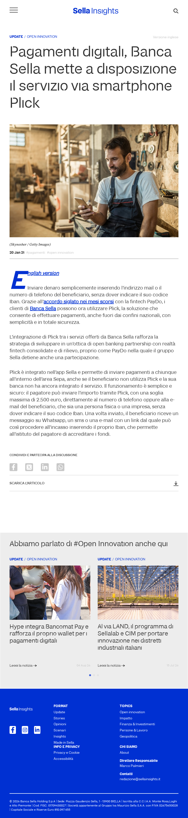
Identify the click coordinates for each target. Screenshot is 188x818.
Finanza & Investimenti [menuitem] (137, 724)
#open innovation (60, 253)
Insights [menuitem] (60, 737)
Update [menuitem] (59, 712)
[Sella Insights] (95, 11)
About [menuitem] (124, 753)
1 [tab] (90, 675)
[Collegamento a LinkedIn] (37, 730)
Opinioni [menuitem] (60, 724)
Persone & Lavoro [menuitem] (134, 730)
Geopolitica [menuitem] (128, 737)
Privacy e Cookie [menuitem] (67, 753)
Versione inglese (165, 37)
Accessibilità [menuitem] (63, 759)
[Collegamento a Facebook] (13, 730)
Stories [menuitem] (59, 718)
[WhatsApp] (60, 467)
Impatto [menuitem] (126, 718)
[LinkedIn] (45, 467)
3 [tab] (98, 675)
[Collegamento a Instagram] (25, 730)
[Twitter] (29, 467)
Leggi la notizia (21, 666)
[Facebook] (13, 467)
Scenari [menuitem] (60, 730)
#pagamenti (35, 253)
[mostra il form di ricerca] (176, 11)
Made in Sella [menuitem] (64, 743)
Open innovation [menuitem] (132, 712)
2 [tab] (94, 675)
